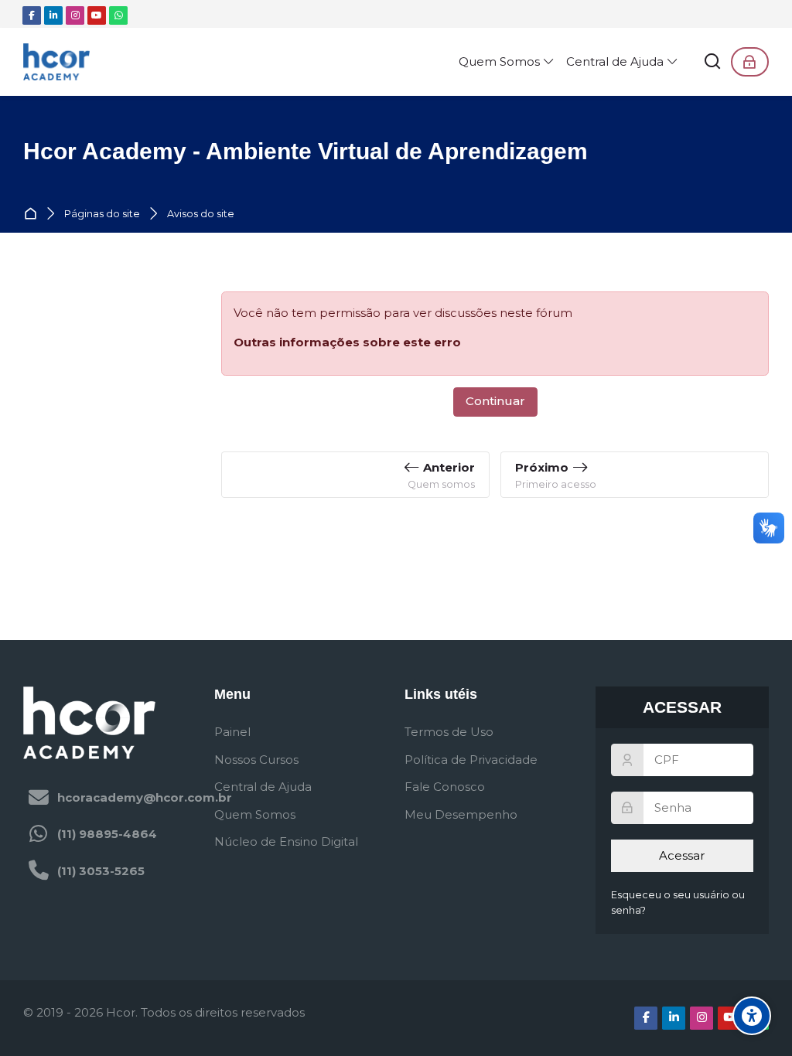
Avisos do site (200, 214)
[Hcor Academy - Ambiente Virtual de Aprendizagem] (56, 61)
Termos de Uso (449, 731)
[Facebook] (31, 15)
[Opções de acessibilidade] (751, 1015)
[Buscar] (712, 62)
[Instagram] (75, 15)
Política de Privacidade (471, 759)
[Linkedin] (53, 15)
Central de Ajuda (263, 786)
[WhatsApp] (118, 15)
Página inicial (33, 214)
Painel (232, 731)
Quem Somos (254, 814)
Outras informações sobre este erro (347, 342)
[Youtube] (96, 15)
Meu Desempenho (461, 814)
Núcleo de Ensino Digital (286, 841)
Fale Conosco (445, 786)
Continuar (495, 400)
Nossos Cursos (256, 759)
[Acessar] (750, 62)
